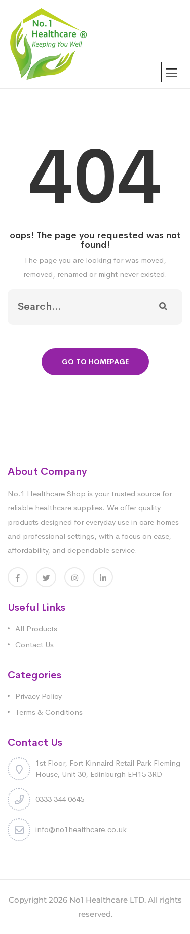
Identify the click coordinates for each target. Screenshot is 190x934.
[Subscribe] (163, 307)
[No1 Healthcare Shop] (48, 43)
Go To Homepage (95, 361)
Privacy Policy (38, 696)
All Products (36, 628)
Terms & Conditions (49, 712)
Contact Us (34, 644)
